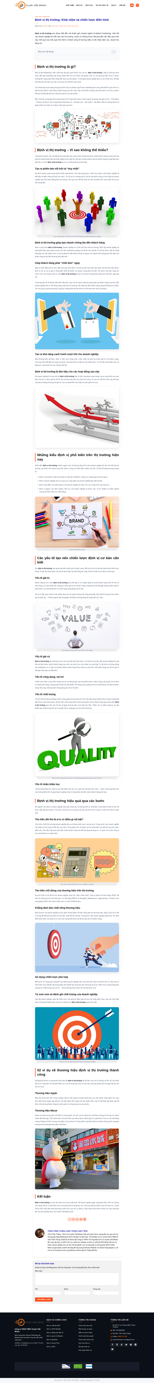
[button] (132, 5)
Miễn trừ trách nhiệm (85, 1332)
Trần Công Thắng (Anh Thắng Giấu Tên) (64, 26)
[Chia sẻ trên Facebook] (69, 1219)
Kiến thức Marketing (42, 16)
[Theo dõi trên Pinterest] (131, 1345)
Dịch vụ (79, 5)
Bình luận (39, 1271)
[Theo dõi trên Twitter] (126, 1345)
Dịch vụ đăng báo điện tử (55, 1332)
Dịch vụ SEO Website (54, 1329)
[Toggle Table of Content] (112, 52)
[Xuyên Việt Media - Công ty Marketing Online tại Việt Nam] (30, 5)
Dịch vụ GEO (51, 1346)
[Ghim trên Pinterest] (81, 1219)
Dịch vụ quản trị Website (55, 1336)
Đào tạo (89, 5)
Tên (36, 1289)
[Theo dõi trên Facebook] (112, 1345)
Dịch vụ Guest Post (53, 1343)
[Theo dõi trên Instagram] (117, 1345)
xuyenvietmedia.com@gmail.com (124, 1339)
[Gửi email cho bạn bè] (77, 1219)
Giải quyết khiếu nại (85, 1350)
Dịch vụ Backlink (52, 1339)
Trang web (96, 1289)
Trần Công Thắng (125, 1333)
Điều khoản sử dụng (85, 1329)
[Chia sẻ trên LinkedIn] (84, 1219)
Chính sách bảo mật (85, 1325)
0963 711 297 (122, 1336)
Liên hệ (122, 5)
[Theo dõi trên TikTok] (122, 1345)
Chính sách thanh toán (86, 1339)
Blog (113, 5)
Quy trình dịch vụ (84, 1343)
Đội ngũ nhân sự (84, 1346)
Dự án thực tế (102, 5)
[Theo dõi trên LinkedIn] (135, 1345)
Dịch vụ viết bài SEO (53, 1325)
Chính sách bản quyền (86, 1336)
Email (66, 1289)
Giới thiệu (70, 5)
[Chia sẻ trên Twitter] (73, 1219)
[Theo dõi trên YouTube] (112, 1349)
